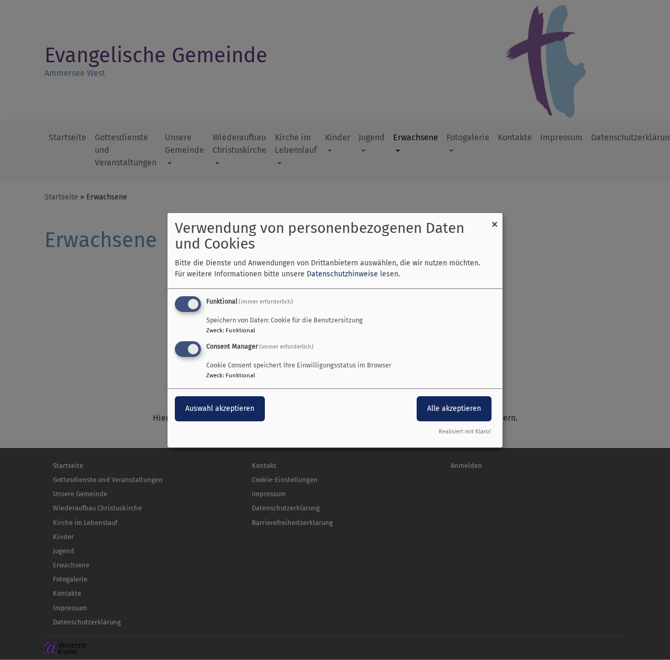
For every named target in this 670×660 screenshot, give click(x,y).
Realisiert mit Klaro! (465, 431)
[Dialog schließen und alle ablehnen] (494, 219)
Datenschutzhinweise (342, 274)
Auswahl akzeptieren (219, 408)
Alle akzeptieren (454, 408)
